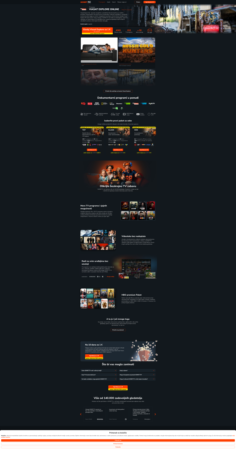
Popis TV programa (127, 10)
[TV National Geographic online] (104, 104)
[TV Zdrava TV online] (121, 108)
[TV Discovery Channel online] (119, 104)
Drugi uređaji (110, 276)
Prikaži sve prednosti (118, 330)
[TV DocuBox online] (115, 108)
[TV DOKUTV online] (152, 104)
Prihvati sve (118, 440)
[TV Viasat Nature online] (127, 104)
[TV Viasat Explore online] (135, 104)
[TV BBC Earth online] (97, 104)
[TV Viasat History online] (143, 104)
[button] (81, 414)
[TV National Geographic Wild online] (112, 104)
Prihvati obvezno (118, 444)
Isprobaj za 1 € (149, 2)
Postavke (118, 447)
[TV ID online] (83, 104)
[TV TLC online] (90, 104)
